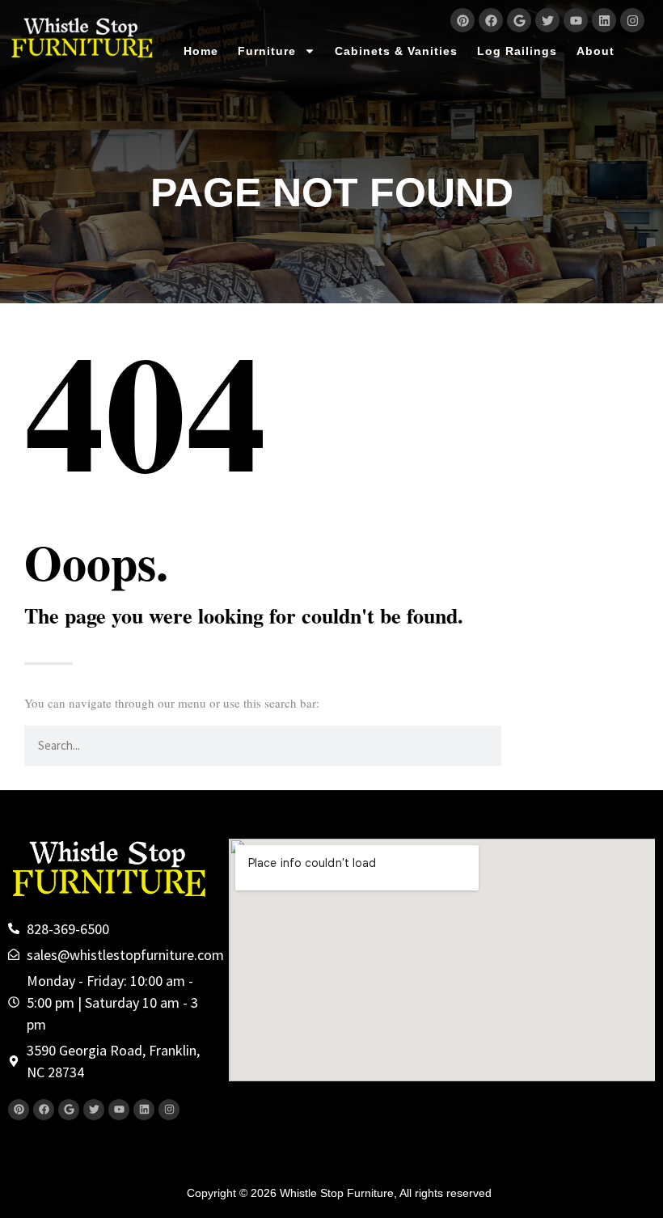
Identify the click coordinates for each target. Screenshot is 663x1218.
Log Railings (517, 50)
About (595, 50)
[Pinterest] (462, 20)
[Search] (521, 745)
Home (201, 50)
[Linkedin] (604, 20)
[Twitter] (547, 20)
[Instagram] (632, 20)
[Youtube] (576, 20)
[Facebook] (491, 20)
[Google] (519, 20)
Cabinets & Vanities (396, 50)
